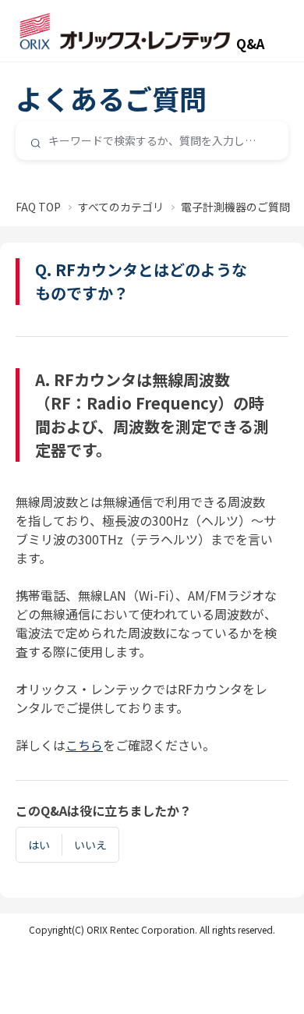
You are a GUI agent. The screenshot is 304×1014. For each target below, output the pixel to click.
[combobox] (152, 140)
